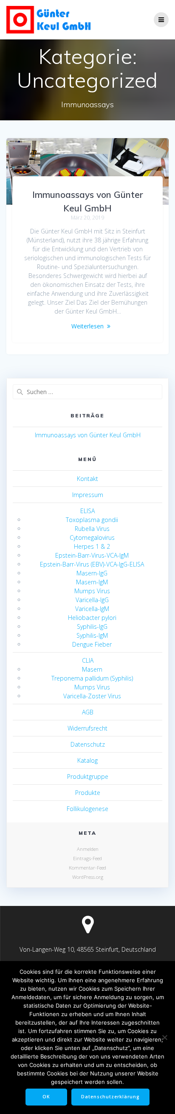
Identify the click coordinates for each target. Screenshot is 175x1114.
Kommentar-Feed (87, 867)
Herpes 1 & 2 (92, 546)
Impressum (87, 495)
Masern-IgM (92, 582)
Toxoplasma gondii (92, 520)
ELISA (87, 511)
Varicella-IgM (92, 609)
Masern (92, 669)
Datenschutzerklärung (110, 1097)
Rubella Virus (92, 529)
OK (46, 1097)
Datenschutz (88, 744)
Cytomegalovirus (92, 537)
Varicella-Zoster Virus (92, 696)
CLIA (87, 660)
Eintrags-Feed (87, 858)
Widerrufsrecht (87, 728)
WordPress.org (87, 877)
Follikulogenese (87, 809)
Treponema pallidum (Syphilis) (92, 678)
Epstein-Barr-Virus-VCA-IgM (92, 555)
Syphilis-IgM (92, 635)
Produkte (87, 793)
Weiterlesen (87, 326)
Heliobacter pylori (92, 618)
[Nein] (164, 1037)
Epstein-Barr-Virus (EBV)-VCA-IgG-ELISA (92, 564)
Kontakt (87, 479)
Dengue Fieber (92, 644)
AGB (87, 712)
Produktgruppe (87, 776)
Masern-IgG (91, 573)
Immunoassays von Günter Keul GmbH (88, 435)
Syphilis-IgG (92, 626)
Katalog (87, 760)
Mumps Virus (92, 591)
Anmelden (88, 849)
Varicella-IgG (92, 600)
